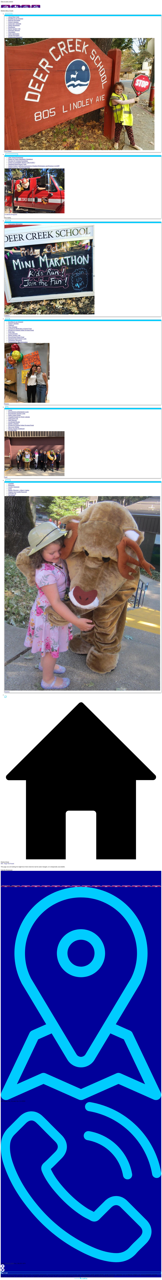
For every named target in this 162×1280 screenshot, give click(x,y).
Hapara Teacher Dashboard (16, 428)
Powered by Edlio (81, 1278)
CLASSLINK (12, 430)
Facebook (2, 1266)
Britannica (11, 485)
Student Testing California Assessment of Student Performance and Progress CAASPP (33, 166)
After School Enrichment (15, 157)
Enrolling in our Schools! (15, 18)
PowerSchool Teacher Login (16, 413)
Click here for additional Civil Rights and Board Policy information (94, 1276)
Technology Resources (15, 340)
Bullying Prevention (14, 20)
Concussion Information (15, 224)
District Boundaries (14, 25)
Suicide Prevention (13, 35)
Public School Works (14, 415)
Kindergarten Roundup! (15, 37)
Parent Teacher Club (14, 29)
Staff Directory (12, 420)
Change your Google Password (17, 492)
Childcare (11, 325)
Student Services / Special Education (19, 167)
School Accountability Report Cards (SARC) (21, 162)
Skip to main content (7, 1)
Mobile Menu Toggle (7, 10)
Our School (11, 495)
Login (4, 1273)
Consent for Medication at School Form (20, 328)
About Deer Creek (13, 17)
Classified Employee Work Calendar (19, 417)
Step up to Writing (13, 427)
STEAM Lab (12, 493)
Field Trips (11, 332)
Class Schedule (12, 327)
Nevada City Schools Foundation (18, 161)
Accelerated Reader (14, 422)
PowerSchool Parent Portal (16, 337)
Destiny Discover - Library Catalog (18, 490)
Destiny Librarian (13, 423)
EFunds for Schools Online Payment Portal (21, 330)
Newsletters (11, 32)
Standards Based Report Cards (17, 164)
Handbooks (11, 27)
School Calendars (13, 22)
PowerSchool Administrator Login (18, 412)
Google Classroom (13, 487)
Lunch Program (13, 333)
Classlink (11, 483)
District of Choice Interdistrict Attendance (20, 159)
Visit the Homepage (6, 870)
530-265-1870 (9, 1263)
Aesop (10, 410)
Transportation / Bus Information (18, 342)
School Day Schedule (14, 23)
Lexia (10, 488)
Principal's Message (14, 30)
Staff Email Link (13, 418)
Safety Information (13, 34)
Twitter (2, 1270)
